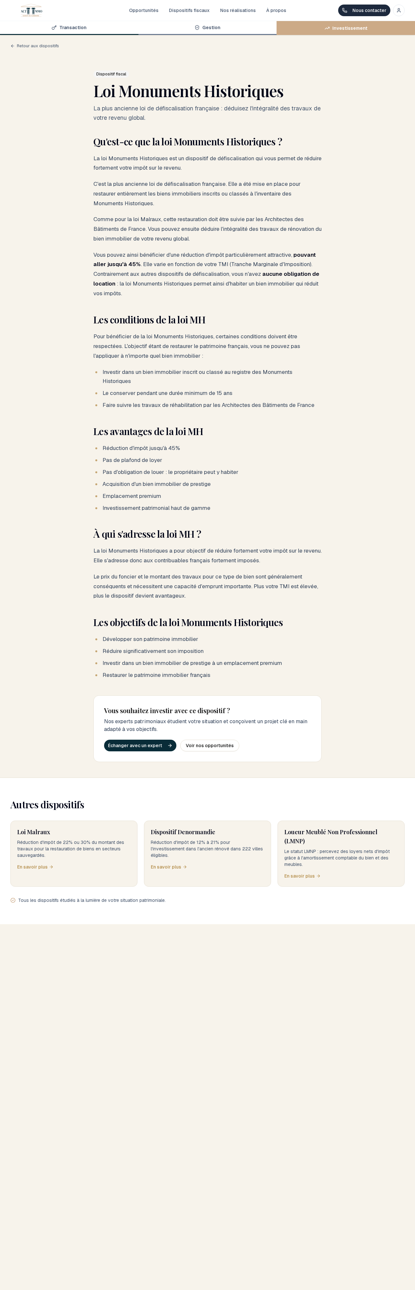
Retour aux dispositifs (38, 46)
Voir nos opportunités (210, 745)
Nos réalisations (238, 10)
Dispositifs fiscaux (189, 10)
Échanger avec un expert (135, 745)
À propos (276, 10)
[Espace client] (399, 10)
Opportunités (144, 10)
